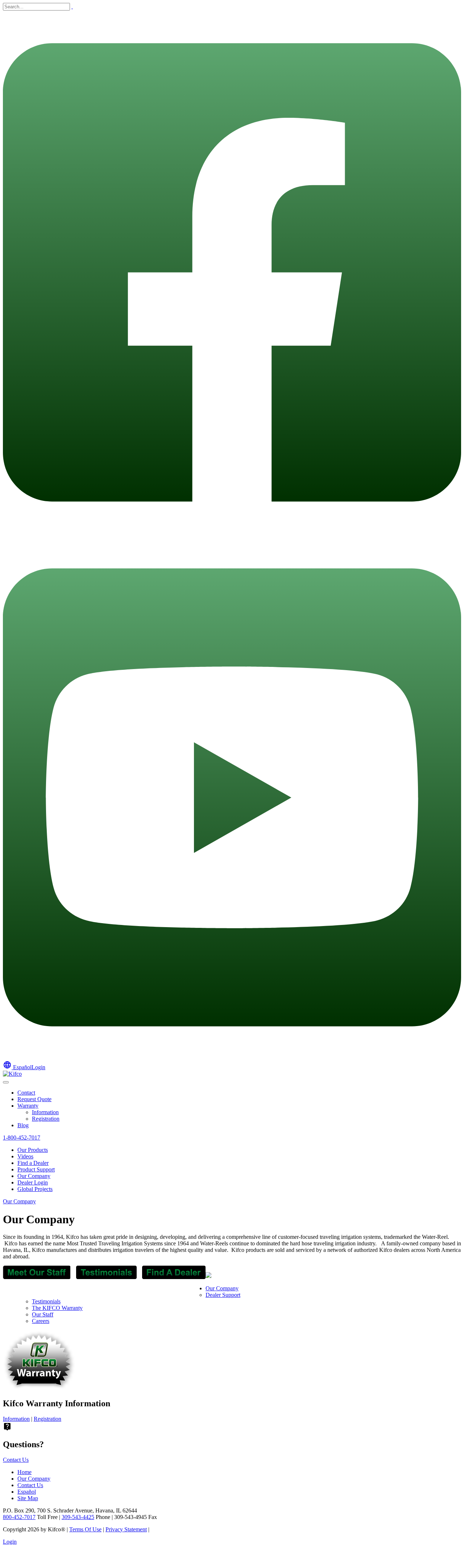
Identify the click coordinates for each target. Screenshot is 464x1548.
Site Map (27, 1498)
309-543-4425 (78, 1517)
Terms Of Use (85, 1529)
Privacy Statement (126, 1529)
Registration (45, 1119)
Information (45, 1112)
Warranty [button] (27, 1106)
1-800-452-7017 (21, 1137)
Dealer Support (223, 1295)
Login (38, 1067)
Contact (26, 1093)
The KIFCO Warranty (57, 1308)
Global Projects (35, 1189)
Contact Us (16, 1460)
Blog (23, 1125)
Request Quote (34, 1099)
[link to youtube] (232, 1057)
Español (17, 1067)
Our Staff (42, 1314)
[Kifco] (12, 1074)
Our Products (32, 1150)
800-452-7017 (19, 1517)
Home (24, 1472)
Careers (40, 1321)
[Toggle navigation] (6, 1082)
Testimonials (46, 1301)
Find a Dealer (33, 1163)
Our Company (33, 1176)
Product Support (36, 1169)
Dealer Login (32, 1182)
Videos (25, 1156)
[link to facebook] (232, 532)
